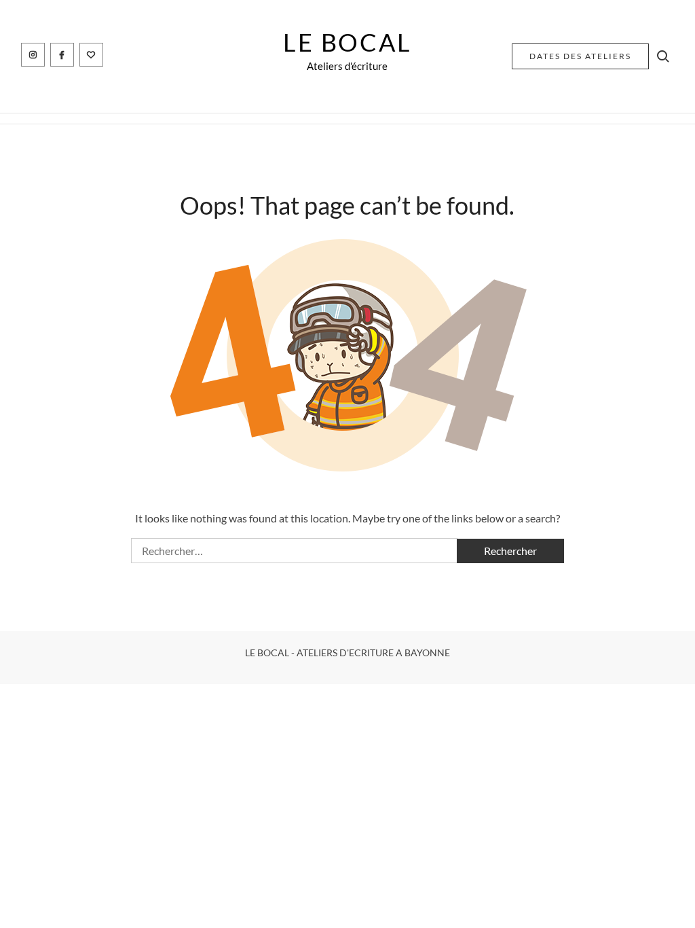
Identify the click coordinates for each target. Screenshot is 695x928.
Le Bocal (347, 42)
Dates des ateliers (580, 56)
